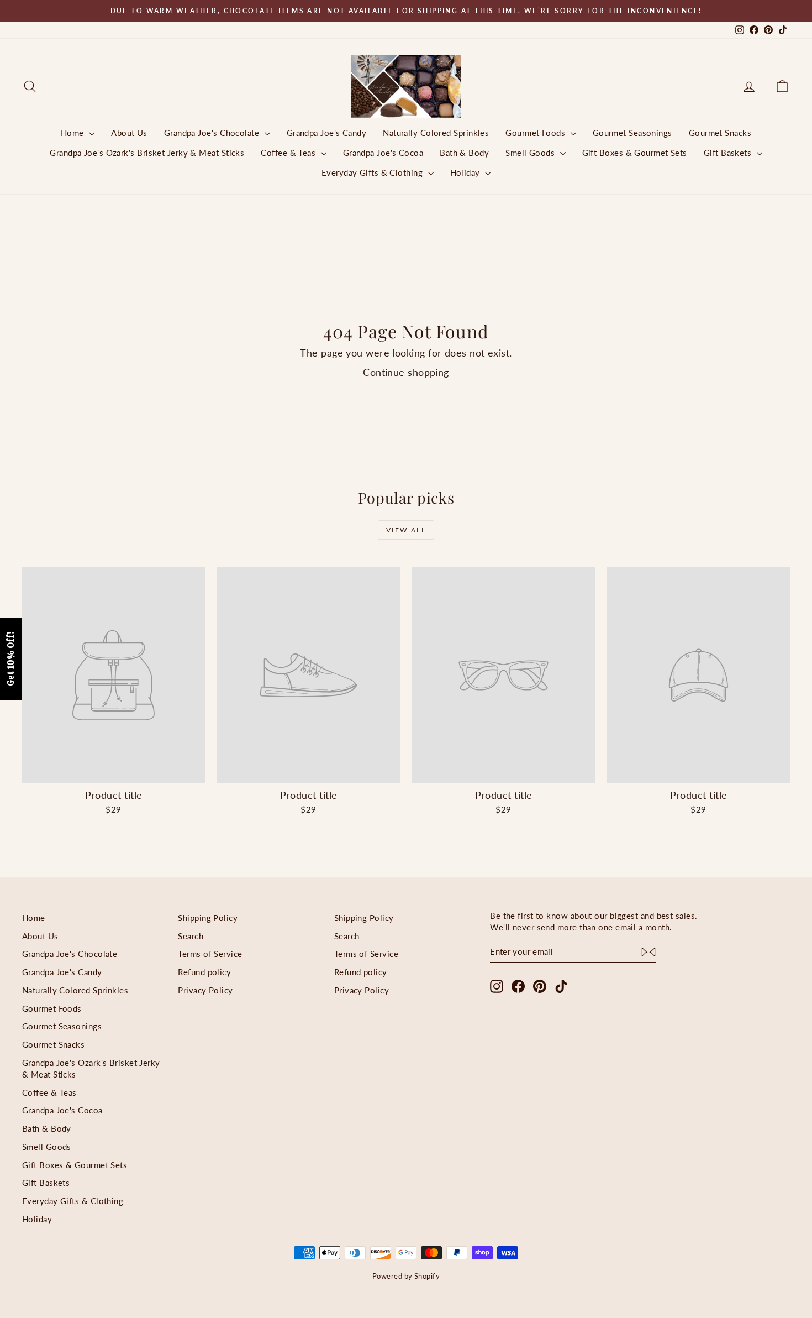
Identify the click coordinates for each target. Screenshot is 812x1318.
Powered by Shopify (406, 1276)
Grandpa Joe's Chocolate (213, 133)
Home (73, 133)
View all (406, 530)
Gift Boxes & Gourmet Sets (634, 153)
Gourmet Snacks (720, 133)
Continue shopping (406, 372)
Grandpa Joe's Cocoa (383, 153)
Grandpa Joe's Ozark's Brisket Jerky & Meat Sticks (147, 153)
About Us (129, 133)
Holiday (466, 172)
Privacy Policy (205, 990)
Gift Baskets (729, 153)
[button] (11, 659)
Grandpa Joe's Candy (327, 133)
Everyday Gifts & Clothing (373, 172)
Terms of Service (210, 954)
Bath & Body (464, 153)
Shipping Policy (208, 918)
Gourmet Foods (536, 133)
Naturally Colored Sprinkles (436, 133)
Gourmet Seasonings (632, 133)
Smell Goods (531, 153)
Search (190, 936)
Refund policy (204, 972)
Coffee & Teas (289, 153)
